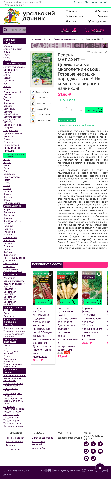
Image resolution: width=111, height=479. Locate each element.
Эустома (7, 252)
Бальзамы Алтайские (14, 375)
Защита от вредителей (9, 288)
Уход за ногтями (12, 423)
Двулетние (9, 261)
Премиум (103, 16)
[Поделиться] (106, 52)
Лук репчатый (10, 130)
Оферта (78, 2)
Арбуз (6, 75)
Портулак (8, 246)
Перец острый (11, 145)
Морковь (8, 136)
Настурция (9, 240)
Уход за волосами (12, 412)
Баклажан (8, 81)
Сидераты (8, 316)
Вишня (6, 52)
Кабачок (7, 106)
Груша (6, 55)
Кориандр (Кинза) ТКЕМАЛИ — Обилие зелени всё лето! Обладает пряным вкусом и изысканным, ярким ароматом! (92, 324)
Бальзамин (9, 212)
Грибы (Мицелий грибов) (12, 93)
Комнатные (9, 266)
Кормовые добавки (13, 328)
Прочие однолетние (14, 258)
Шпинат (7, 194)
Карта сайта (39, 448)
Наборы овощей (12, 203)
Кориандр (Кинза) (12, 125)
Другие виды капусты (10, 121)
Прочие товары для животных (13, 335)
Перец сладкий (11, 148)
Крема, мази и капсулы (10, 389)
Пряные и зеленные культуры (14, 155)
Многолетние (10, 263)
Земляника (9, 103)
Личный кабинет (15, 437)
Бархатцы (8, 215)
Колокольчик (10, 237)
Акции (72, 21)
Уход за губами (11, 414)
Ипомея (7, 235)
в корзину (91, 110)
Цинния (7, 249)
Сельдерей (9, 174)
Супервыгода (76, 16)
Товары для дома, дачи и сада (12, 365)
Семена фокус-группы (11, 71)
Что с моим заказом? (96, 2)
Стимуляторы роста (13, 281)
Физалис (7, 191)
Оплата (73, 11)
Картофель (9, 109)
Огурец (7, 139)
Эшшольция (9, 255)
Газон (6, 313)
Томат (6, 180)
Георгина (8, 229)
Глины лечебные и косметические (13, 384)
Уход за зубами (11, 417)
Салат (6, 168)
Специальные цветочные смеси (12, 270)
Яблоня (7, 60)
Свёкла (7, 171)
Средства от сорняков (9, 303)
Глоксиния (9, 232)
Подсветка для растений (11, 352)
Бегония (7, 218)
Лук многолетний (12, 133)
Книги (6, 345)
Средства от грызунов (9, 293)
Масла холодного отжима (12, 394)
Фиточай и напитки (13, 426)
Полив (6, 356)
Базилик (7, 78)
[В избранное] (49, 274)
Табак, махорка (11, 177)
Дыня (6, 100)
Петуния (7, 243)
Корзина (98, 30)
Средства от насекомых (9, 298)
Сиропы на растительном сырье (14, 407)
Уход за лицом (11, 420)
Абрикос (7, 46)
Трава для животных (14, 331)
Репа (6, 165)
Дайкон (7, 97)
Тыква (6, 183)
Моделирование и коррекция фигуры (13, 400)
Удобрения (9, 278)
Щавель (7, 197)
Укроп (6, 185)
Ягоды (6, 200)
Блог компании (14, 441)
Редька (7, 162)
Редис (6, 159)
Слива (6, 57)
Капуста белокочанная (10, 113)
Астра (6, 209)
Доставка (103, 11)
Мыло (6, 404)
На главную (36, 39)
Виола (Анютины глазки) (12, 222)
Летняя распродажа (14, 67)
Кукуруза (8, 128)
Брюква (7, 86)
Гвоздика (8, 226)
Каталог (48, 39)
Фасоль (7, 188)
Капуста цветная (12, 117)
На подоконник (99, 21)
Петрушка (8, 151)
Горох (6, 89)
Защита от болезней (14, 284)
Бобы (6, 83)
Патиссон (8, 142)
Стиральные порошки (10, 360)
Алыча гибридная (12, 49)
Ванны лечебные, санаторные (12, 379)
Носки (6, 348)
